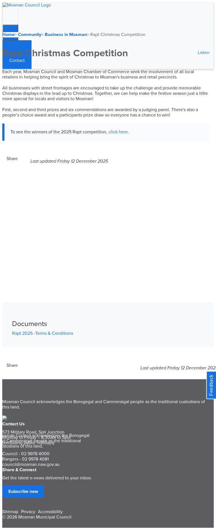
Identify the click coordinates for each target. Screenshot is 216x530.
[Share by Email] (26, 159)
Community (29, 34)
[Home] (27, 5)
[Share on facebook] (20, 159)
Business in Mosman (66, 34)
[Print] (29, 159)
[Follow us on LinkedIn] (23, 159)
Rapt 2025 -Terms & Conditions (42, 333)
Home (8, 34)
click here (118, 132)
